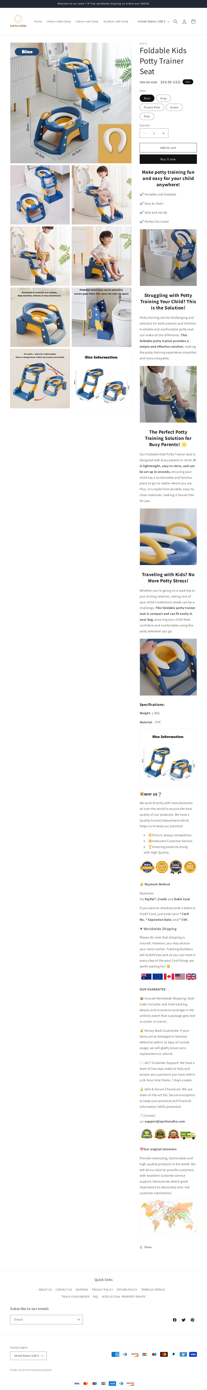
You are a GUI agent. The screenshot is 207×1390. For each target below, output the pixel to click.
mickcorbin (24, 1369)
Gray (163, 98)
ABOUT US (45, 1289)
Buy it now (168, 159)
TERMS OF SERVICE (153, 1289)
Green (174, 107)
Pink (147, 116)
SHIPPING (82, 1289)
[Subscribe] (78, 1319)
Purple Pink (152, 107)
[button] (175, 21)
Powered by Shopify (41, 1369)
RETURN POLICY (127, 1289)
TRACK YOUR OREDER (75, 1296)
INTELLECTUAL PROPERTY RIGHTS (123, 1296)
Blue (147, 98)
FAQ (95, 1296)
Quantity (145, 125)
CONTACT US (64, 1289)
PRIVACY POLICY (102, 1289)
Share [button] (148, 1247)
